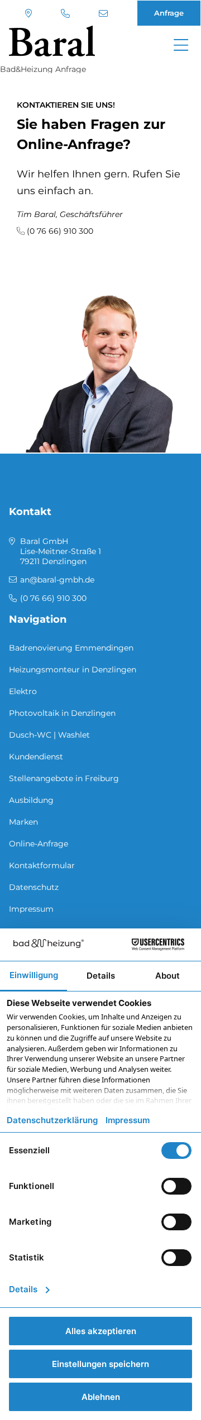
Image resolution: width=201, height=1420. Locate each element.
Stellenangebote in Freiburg (64, 778)
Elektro (23, 691)
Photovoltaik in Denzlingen (62, 713)
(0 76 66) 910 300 (67, 13)
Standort (30, 13)
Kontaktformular (42, 865)
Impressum (31, 909)
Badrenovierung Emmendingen (71, 648)
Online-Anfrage (38, 844)
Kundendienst (36, 757)
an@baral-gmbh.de (105, 13)
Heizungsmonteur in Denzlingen (72, 670)
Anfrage (169, 12)
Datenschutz (34, 887)
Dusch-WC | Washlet (49, 735)
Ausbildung (31, 800)
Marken (23, 822)
